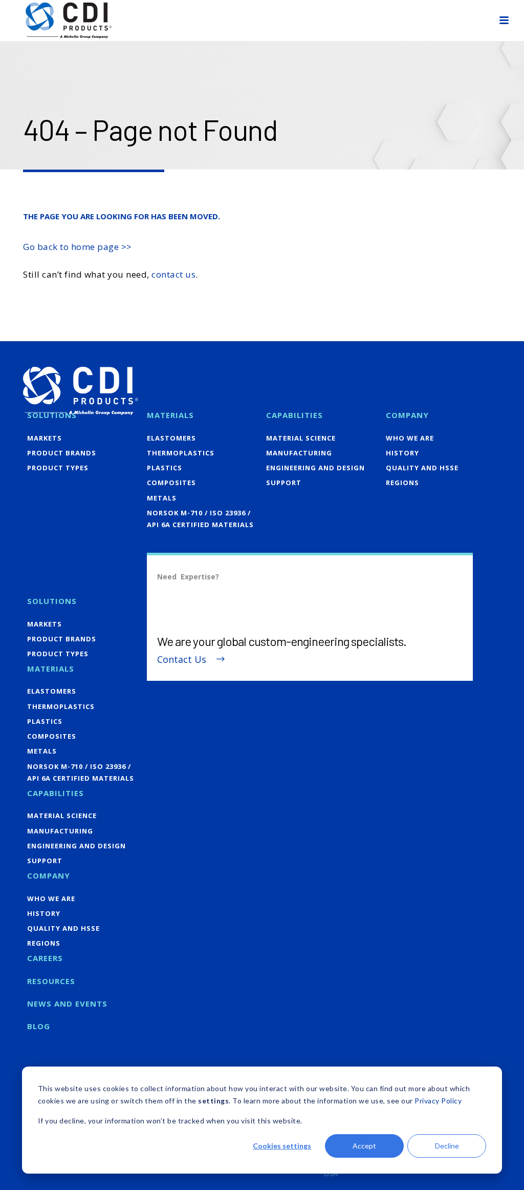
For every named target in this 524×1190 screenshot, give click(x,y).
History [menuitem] (402, 452)
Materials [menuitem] (170, 415)
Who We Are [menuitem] (410, 438)
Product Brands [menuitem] (61, 452)
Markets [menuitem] (44, 438)
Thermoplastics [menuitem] (180, 452)
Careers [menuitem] (45, 958)
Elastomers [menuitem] (171, 438)
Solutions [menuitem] (52, 415)
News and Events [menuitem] (67, 1003)
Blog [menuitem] (38, 1026)
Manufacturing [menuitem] (299, 452)
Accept (364, 1145)
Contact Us (181, 659)
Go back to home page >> (77, 247)
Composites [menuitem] (171, 482)
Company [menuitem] (407, 415)
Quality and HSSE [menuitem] (422, 467)
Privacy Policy (438, 1100)
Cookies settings (282, 1145)
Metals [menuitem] (162, 498)
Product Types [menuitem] (58, 467)
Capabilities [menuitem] (294, 415)
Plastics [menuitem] (164, 467)
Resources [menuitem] (51, 981)
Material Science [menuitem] (301, 438)
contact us (173, 274)
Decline (447, 1145)
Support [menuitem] (283, 482)
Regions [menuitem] (402, 482)
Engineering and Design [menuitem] (315, 467)
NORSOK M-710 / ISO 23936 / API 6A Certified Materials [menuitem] (200, 518)
